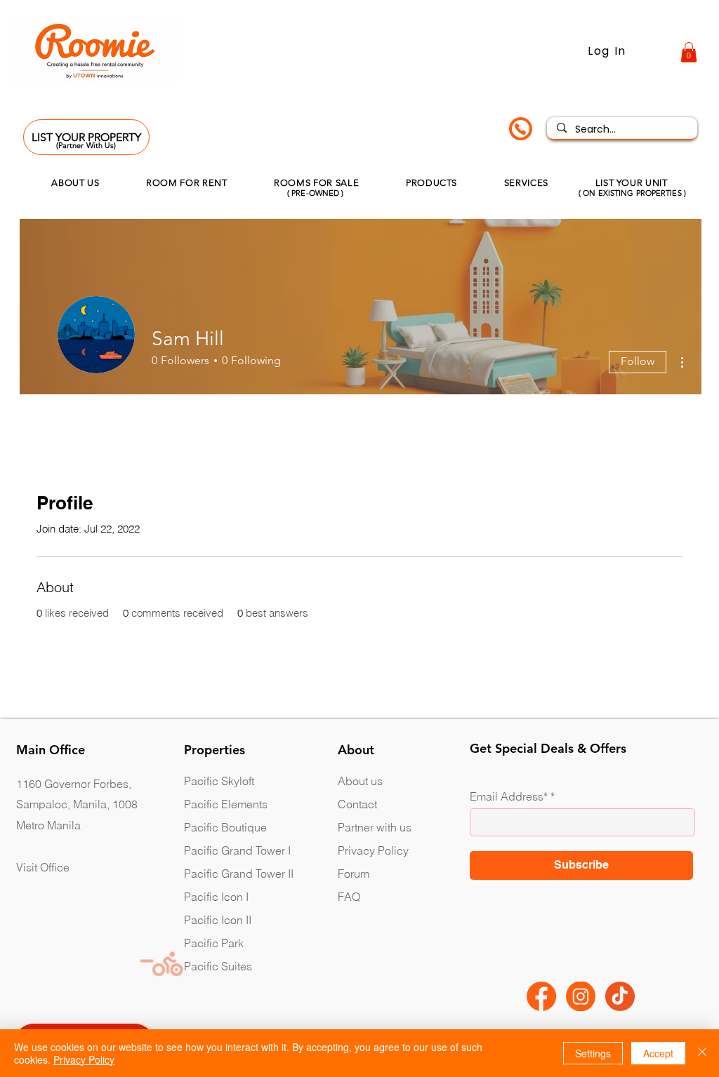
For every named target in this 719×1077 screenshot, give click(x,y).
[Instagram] (580, 996)
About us (360, 781)
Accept (658, 1053)
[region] (519, 130)
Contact (357, 804)
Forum (353, 874)
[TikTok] (620, 996)
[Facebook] (541, 996)
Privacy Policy (373, 850)
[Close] (702, 1053)
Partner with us (374, 827)
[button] (688, 52)
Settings (593, 1053)
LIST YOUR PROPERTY (86, 137)
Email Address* (509, 796)
